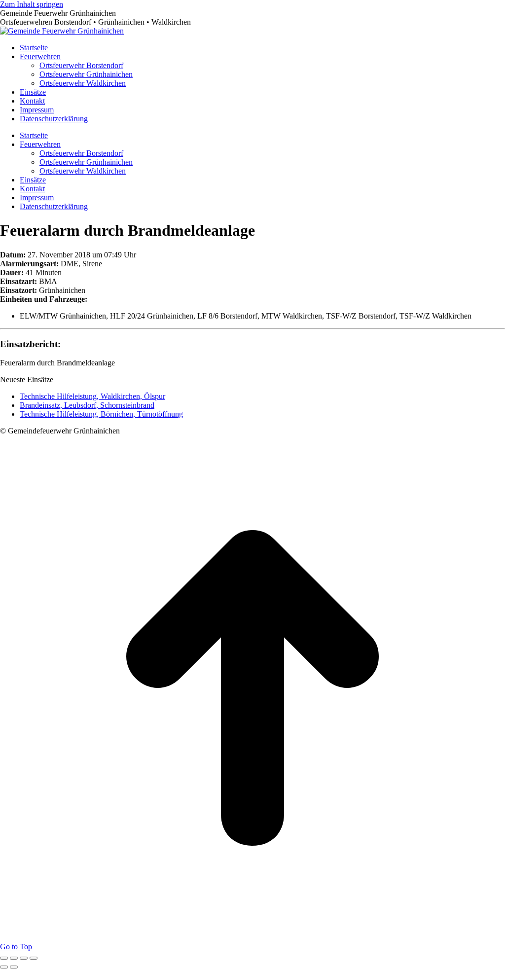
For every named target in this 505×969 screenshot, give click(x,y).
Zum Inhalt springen (31, 4)
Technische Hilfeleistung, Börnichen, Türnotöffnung (101, 414)
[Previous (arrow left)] (4, 967)
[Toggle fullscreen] (24, 958)
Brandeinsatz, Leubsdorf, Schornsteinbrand (87, 405)
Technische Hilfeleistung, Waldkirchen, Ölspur (92, 396)
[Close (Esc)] (4, 958)
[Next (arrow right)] (14, 967)
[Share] (14, 958)
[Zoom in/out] (33, 958)
